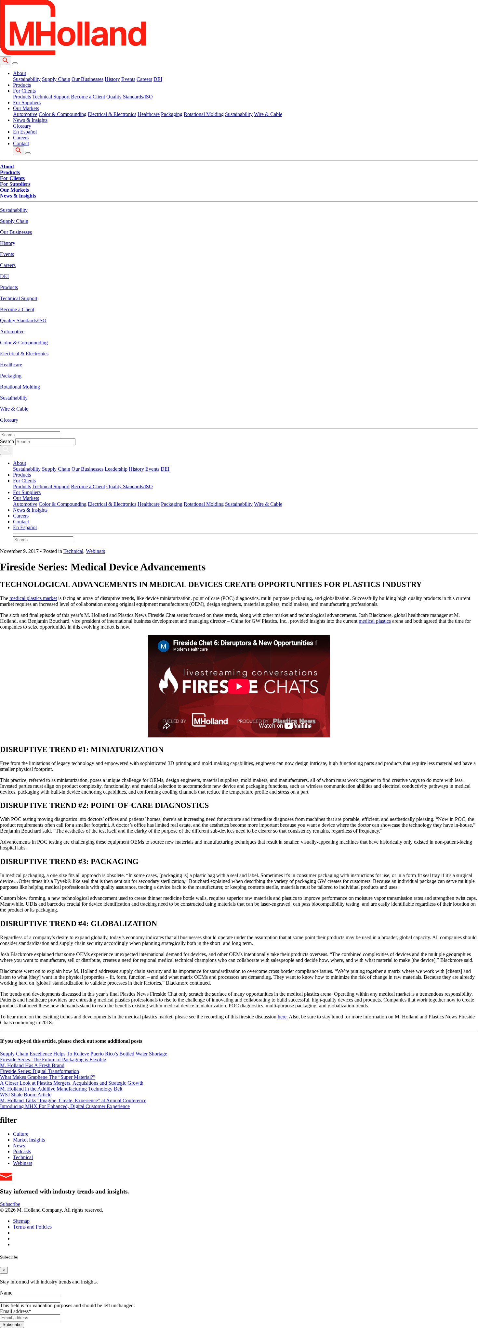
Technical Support (51, 96)
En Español (25, 131)
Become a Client (88, 96)
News (19, 1145)
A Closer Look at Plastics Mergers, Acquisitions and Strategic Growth (71, 1083)
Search (7, 441)
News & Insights (30, 510)
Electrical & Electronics (112, 114)
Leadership (116, 469)
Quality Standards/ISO (129, 96)
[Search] (6, 450)
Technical (73, 551)
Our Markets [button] (26, 108)
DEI (157, 79)
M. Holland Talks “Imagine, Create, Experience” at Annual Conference (73, 1100)
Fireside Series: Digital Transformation (39, 1071)
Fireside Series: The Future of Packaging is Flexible (53, 1059)
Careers (144, 79)
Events (128, 79)
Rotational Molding (204, 114)
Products (22, 85)
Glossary (22, 126)
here (282, 1016)
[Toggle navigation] (15, 63)
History (112, 79)
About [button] (19, 73)
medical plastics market (33, 598)
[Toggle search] (5, 61)
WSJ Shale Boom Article (25, 1094)
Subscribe (10, 1204)
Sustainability (27, 79)
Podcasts (22, 1151)
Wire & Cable (268, 114)
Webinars (95, 551)
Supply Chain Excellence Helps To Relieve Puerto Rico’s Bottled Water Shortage (83, 1053)
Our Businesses (87, 79)
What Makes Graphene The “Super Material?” (47, 1077)
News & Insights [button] (30, 120)
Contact (21, 143)
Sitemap (21, 1221)
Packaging (171, 114)
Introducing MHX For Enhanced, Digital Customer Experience (65, 1106)
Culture (20, 1134)
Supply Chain (56, 79)
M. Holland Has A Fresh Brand (32, 1065)
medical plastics (375, 621)
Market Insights (29, 1140)
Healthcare (149, 114)
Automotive (25, 114)
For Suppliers (27, 102)
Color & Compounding (62, 114)
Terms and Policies (32, 1227)
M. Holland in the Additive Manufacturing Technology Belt (61, 1089)
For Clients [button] (24, 91)
